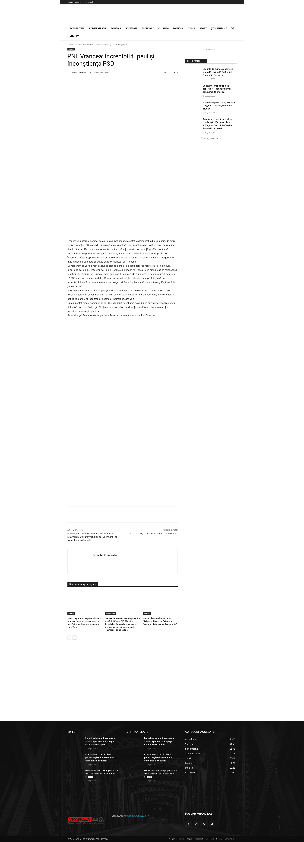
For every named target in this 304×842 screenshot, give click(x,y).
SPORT (203, 28)
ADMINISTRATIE (97, 28)
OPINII (191, 28)
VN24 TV (74, 35)
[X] (98, 81)
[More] (135, 514)
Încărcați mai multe (209, 138)
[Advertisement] (122, 469)
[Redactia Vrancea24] (69, 72)
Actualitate (110, 613)
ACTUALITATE (77, 28)
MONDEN (178, 28)
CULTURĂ (163, 28)
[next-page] (74, 637)
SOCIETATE (131, 28)
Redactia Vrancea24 (83, 73)
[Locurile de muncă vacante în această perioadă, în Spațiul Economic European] (193, 73)
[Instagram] (196, 824)
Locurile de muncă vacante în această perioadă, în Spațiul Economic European (218, 72)
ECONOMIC (148, 28)
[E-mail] (120, 81)
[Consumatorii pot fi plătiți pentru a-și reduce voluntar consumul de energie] (193, 89)
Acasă (70, 44)
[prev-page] (69, 637)
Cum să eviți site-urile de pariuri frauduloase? (154, 533)
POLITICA (116, 28)
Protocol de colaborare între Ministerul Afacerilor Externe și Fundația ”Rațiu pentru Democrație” (160, 621)
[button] (233, 28)
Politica (78, 44)
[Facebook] (91, 81)
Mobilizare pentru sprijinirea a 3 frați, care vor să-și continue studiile (219, 105)
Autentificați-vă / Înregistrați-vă (80, 2)
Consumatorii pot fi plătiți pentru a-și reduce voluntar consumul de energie (217, 89)
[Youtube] (212, 824)
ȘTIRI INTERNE (219, 28)
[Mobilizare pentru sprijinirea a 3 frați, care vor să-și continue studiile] (193, 106)
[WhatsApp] (113, 81)
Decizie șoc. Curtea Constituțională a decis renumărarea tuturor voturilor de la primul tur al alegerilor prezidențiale (92, 537)
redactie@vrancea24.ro (136, 815)
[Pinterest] (105, 81)
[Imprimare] (127, 81)
